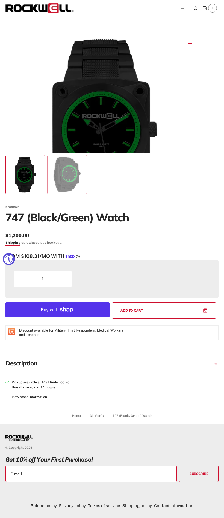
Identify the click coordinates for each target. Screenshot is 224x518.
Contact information (173, 505)
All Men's (97, 416)
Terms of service (104, 505)
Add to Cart (131, 310)
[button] (183, 9)
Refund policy (44, 505)
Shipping (12, 243)
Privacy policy (72, 505)
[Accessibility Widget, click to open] (9, 259)
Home (76, 416)
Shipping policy (137, 505)
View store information (29, 397)
